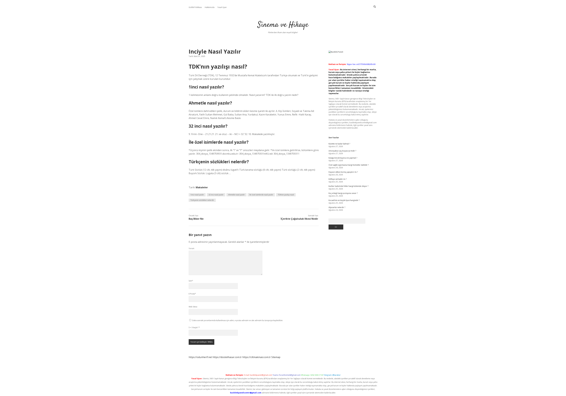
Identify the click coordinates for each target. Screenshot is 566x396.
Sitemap (275, 357)
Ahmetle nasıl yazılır (236, 194)
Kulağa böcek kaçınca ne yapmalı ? (343, 158)
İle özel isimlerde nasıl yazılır (261, 194)
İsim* (191, 281)
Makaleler (202, 187)
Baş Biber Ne (196, 218)
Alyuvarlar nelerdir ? (337, 207)
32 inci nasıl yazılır (216, 194)
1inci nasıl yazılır (197, 194)
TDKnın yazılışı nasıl (286, 194)
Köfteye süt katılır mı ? (338, 179)
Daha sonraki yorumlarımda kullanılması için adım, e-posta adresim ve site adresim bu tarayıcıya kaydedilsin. (237, 320)
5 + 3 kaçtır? (194, 327)
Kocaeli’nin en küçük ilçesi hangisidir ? (344, 200)
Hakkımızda (209, 7)
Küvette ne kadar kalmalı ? (339, 144)
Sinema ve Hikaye (283, 25)
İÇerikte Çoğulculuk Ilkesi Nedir (299, 218)
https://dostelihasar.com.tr (227, 357)
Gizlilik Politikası (195, 7)
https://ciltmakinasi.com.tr (256, 357)
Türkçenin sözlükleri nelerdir (202, 200)
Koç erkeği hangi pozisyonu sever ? (343, 193)
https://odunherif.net (200, 357)
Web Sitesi (193, 306)
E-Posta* (192, 294)
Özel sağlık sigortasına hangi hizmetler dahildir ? (349, 165)
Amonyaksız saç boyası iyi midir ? (342, 151)
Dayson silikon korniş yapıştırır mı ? (343, 172)
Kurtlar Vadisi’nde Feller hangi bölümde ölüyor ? (348, 186)
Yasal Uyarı (222, 7)
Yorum (191, 248)
